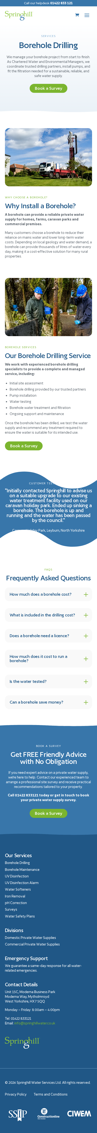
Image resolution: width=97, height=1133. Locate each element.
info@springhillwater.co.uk (34, 1023)
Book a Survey (48, 88)
